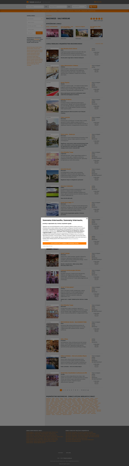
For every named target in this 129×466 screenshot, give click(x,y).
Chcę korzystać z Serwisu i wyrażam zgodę (64, 243)
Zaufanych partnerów (61, 232)
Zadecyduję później (47, 246)
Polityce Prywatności (79, 234)
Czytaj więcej (46, 240)
